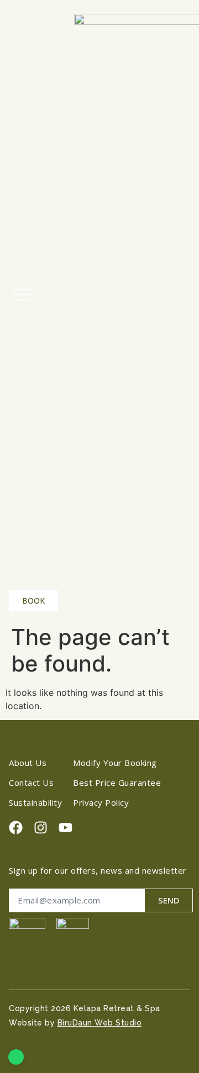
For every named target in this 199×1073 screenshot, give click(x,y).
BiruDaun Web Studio (99, 1022)
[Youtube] (65, 827)
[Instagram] (41, 827)
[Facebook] (16, 827)
